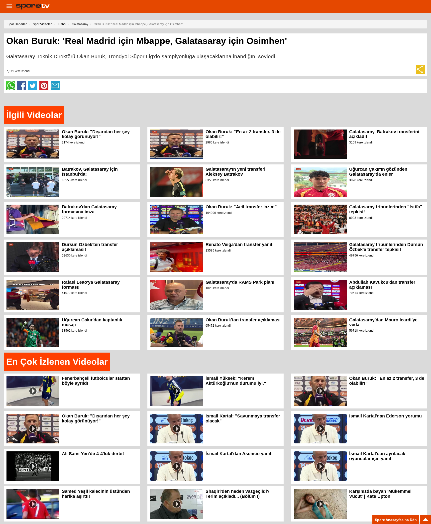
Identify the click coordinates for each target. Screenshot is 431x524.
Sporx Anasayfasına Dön (396, 520)
